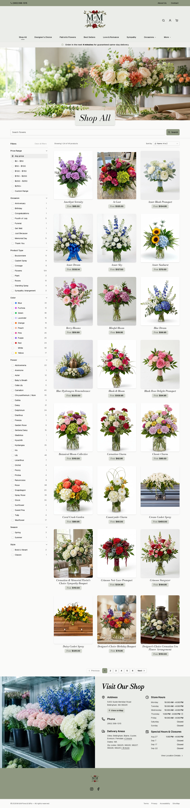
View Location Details (171, 755)
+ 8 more (125, 748)
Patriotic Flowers (68, 37)
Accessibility (165, 803)
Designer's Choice (43, 37)
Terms (146, 803)
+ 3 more (128, 738)
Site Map (176, 803)
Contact (174, 3)
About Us (162, 3)
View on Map (117, 710)
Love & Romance (111, 37)
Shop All (23, 37)
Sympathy (131, 37)
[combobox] (166, 144)
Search (174, 132)
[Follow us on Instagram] (91, 789)
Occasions (149, 37)
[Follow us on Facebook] (98, 789)
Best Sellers (89, 37)
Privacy (154, 803)
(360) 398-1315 (20, 3)
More (166, 37)
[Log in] (170, 20)
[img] (182, 714)
